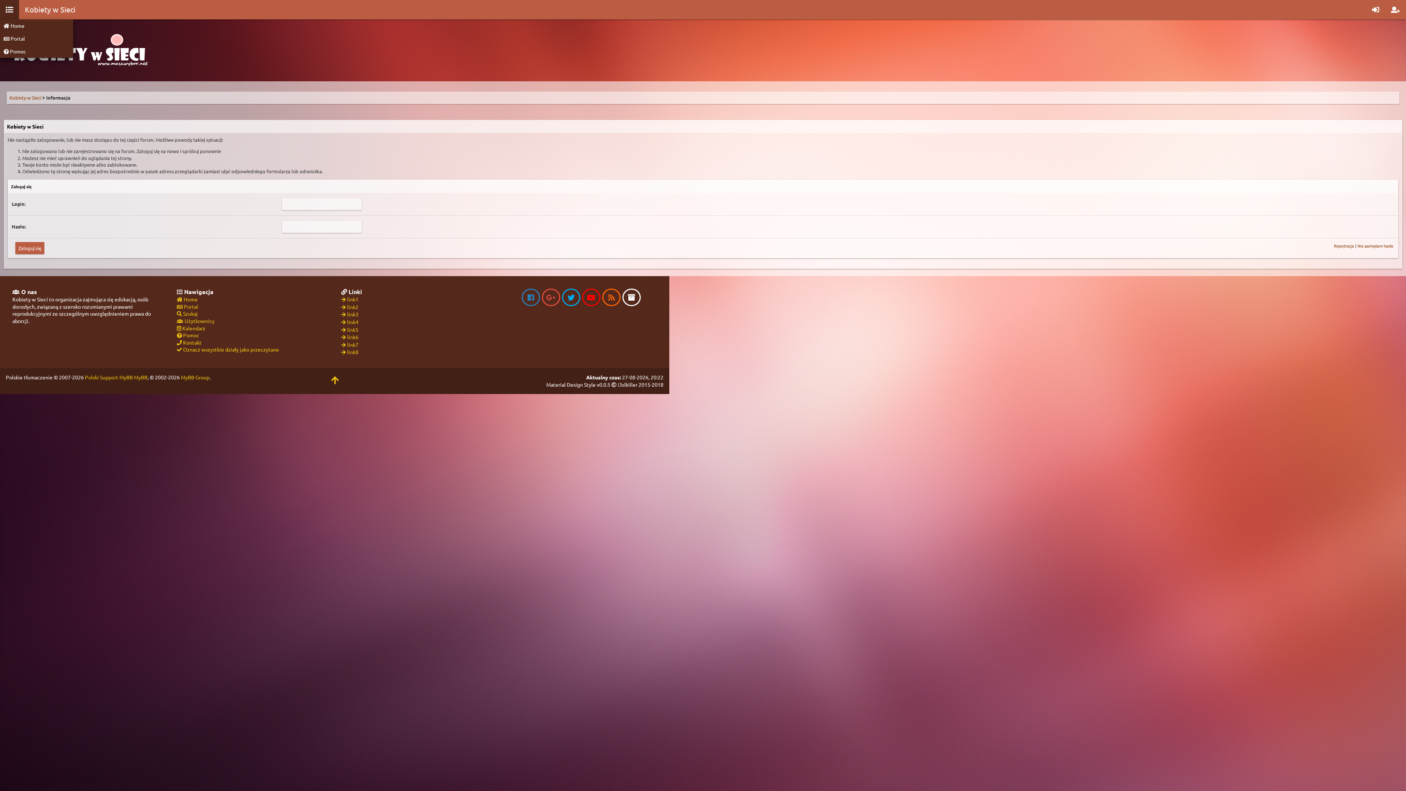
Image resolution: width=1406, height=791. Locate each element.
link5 (352, 329)
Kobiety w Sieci (25, 97)
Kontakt (192, 342)
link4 (352, 322)
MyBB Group (195, 377)
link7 (352, 344)
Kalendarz (193, 328)
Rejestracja (1344, 246)
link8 (352, 352)
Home (17, 25)
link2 (352, 307)
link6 (352, 337)
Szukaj (190, 313)
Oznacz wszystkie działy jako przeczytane (230, 349)
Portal (17, 38)
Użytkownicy (199, 320)
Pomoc (17, 51)
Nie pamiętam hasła (1375, 246)
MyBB (141, 377)
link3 (352, 314)
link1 (352, 299)
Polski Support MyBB (109, 377)
